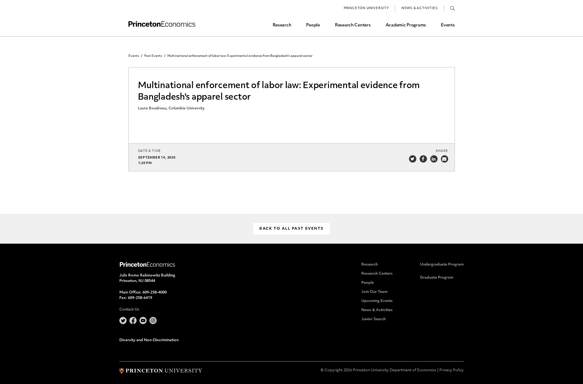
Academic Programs (406, 25)
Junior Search (373, 319)
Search (452, 8)
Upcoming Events (377, 301)
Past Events (153, 56)
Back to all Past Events (291, 229)
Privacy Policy (451, 370)
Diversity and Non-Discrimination (149, 340)
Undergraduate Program (442, 264)
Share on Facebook (423, 159)
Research (282, 25)
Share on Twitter (412, 159)
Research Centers (353, 25)
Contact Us (129, 309)
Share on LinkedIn (434, 159)
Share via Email (444, 159)
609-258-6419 (140, 298)
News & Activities (419, 8)
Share (442, 151)
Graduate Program (436, 277)
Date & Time (149, 151)
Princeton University (366, 8)
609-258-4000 (154, 292)
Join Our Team (374, 292)
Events (448, 25)
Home (161, 24)
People (313, 25)
